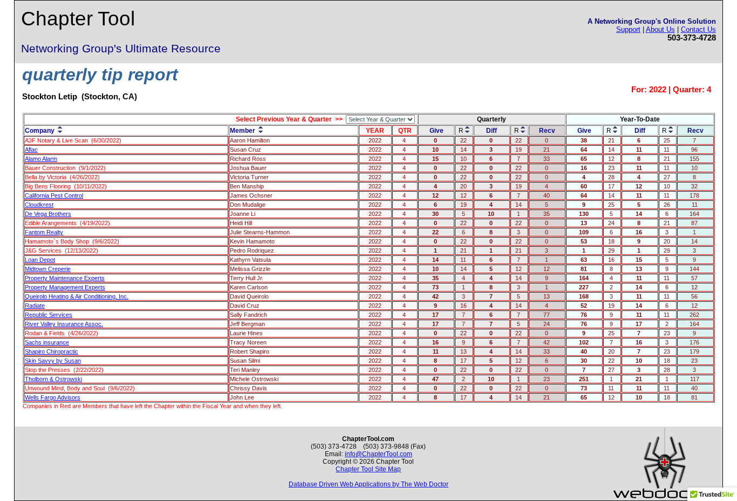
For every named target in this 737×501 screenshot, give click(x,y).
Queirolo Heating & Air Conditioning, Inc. (76, 296)
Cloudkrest (39, 204)
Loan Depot (40, 259)
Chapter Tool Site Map (368, 469)
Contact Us (698, 29)
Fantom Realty (44, 232)
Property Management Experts (65, 287)
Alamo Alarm (41, 158)
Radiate (35, 305)
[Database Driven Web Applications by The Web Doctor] (664, 497)
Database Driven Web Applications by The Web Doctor (368, 484)
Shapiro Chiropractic (51, 351)
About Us (660, 29)
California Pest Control (54, 195)
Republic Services (48, 315)
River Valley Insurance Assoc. (64, 324)
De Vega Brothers (48, 214)
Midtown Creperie (48, 269)
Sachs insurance (47, 342)
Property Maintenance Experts (65, 278)
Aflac (31, 149)
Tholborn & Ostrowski (53, 379)
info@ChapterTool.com (378, 454)
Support (628, 29)
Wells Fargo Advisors (52, 397)
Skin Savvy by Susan (53, 360)
